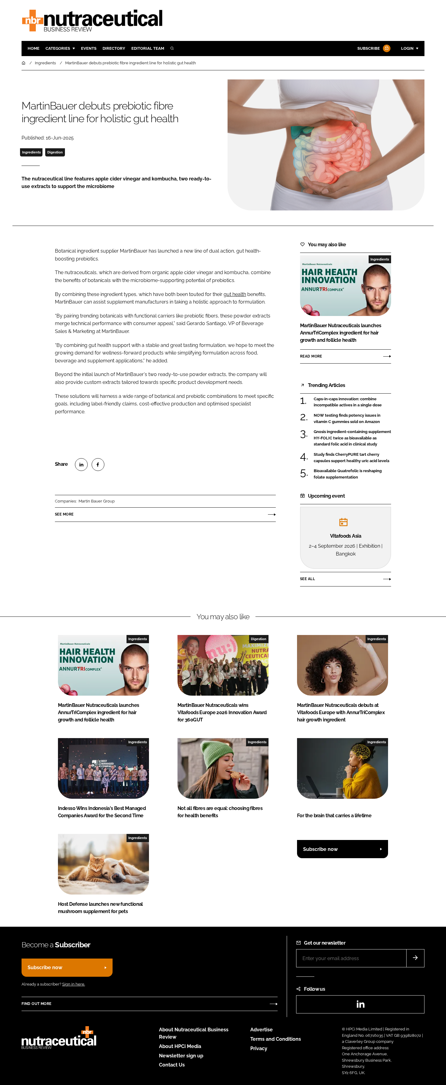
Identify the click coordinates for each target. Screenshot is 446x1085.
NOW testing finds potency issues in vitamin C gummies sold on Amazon (347, 418)
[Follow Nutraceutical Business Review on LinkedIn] (360, 1006)
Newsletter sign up (181, 1056)
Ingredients (31, 152)
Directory (114, 48)
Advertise (261, 1030)
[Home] (24, 63)
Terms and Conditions (275, 1039)
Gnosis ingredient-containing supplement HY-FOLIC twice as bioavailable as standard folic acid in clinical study (352, 438)
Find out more (36, 1004)
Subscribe (368, 48)
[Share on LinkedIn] (81, 464)
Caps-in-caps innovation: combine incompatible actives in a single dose (348, 402)
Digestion (55, 152)
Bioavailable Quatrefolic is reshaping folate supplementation (348, 474)
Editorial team (147, 48)
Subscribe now (320, 849)
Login (407, 48)
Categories (58, 48)
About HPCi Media (180, 1046)
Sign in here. (73, 984)
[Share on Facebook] (98, 464)
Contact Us (172, 1065)
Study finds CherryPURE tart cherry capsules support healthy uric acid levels (351, 458)
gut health (235, 294)
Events (88, 48)
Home (33, 48)
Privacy (258, 1048)
